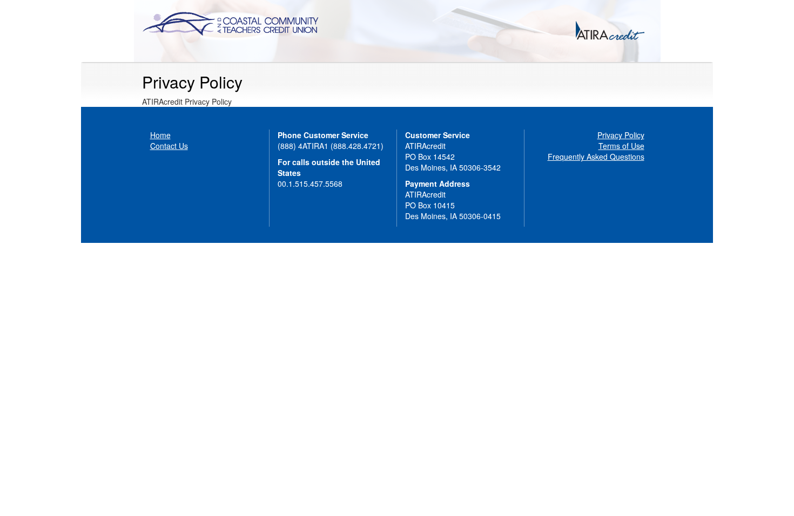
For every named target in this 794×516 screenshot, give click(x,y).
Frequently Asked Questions (596, 156)
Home (160, 135)
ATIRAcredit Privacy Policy (187, 101)
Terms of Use (621, 145)
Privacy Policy (620, 135)
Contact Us (169, 145)
